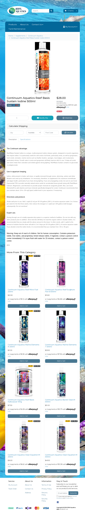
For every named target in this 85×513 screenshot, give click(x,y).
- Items (70, 11)
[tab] (13, 139)
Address (28, 493)
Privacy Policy (47, 489)
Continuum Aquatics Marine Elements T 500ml (61, 346)
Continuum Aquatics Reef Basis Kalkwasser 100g (21, 401)
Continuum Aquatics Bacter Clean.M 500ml (60, 401)
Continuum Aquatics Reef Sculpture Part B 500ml (60, 291)
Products (12, 24)
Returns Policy (44, 494)
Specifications (25, 139)
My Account (12, 485)
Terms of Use (46, 485)
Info (67, 107)
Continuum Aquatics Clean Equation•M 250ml (24, 456)
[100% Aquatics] (18, 11)
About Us (24, 24)
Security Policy (44, 500)
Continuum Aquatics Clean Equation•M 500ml (61, 456)
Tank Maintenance (16, 29)
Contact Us (37, 24)
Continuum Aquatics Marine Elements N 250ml (23, 346)
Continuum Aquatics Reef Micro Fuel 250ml (23, 291)
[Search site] (51, 11)
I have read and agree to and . (66, 497)
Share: (10, 105)
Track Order (12, 489)
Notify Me (43, 118)
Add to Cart (24, 306)
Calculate (69, 132)
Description (12, 139)
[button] (70, 27)
